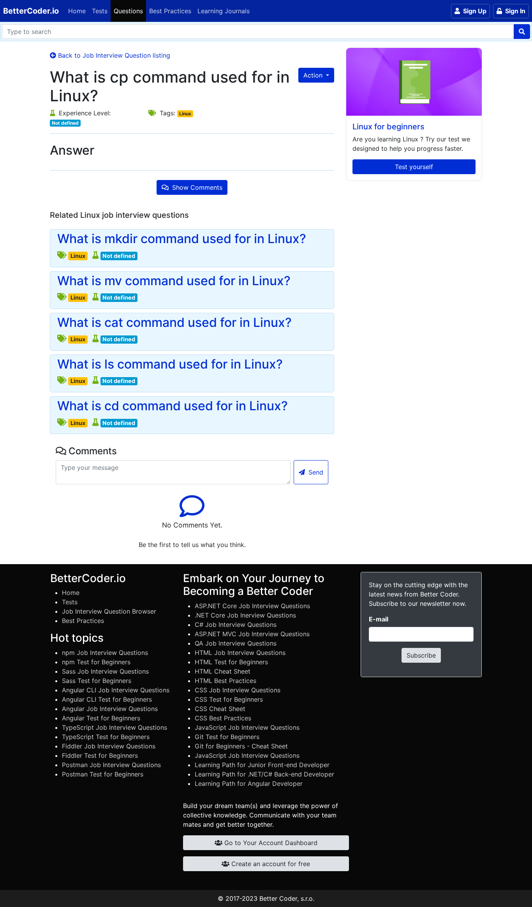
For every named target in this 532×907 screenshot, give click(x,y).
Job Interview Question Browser (109, 611)
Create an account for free (269, 864)
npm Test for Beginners (96, 662)
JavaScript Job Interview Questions (247, 727)
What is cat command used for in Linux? (174, 322)
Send (315, 472)
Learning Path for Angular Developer (249, 783)
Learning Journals (223, 11)
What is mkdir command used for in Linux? (181, 238)
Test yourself (414, 167)
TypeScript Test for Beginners (106, 737)
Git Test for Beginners (227, 737)
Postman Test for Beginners (102, 774)
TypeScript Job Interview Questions (114, 727)
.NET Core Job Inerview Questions (245, 615)
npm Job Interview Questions (105, 652)
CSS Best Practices (223, 718)
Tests (99, 11)
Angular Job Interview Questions (110, 709)
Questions (128, 11)
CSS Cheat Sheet (220, 709)
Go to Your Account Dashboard (269, 843)
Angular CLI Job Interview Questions (115, 690)
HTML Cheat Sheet (222, 671)
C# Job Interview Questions (236, 624)
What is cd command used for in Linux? (172, 406)
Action (313, 75)
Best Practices (170, 11)
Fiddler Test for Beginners (100, 755)
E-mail (378, 619)
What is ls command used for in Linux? (170, 364)
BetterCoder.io (31, 11)
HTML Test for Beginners (231, 662)
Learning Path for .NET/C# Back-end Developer (264, 774)
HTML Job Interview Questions (240, 652)
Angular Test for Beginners (101, 718)
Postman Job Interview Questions (111, 765)
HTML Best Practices (225, 681)
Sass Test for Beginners (96, 681)
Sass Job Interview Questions (105, 671)
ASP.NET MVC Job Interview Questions (252, 634)
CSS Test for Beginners (229, 699)
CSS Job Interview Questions (237, 690)
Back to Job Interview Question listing (113, 55)
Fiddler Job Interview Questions (108, 746)
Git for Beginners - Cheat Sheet (241, 746)
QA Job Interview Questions (236, 643)
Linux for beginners (388, 126)
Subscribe (421, 655)
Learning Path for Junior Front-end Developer (262, 765)
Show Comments (196, 187)
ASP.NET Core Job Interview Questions (252, 606)
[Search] (522, 31)
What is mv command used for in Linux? (174, 281)
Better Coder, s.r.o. (286, 898)
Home (77, 11)
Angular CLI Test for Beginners (107, 699)
